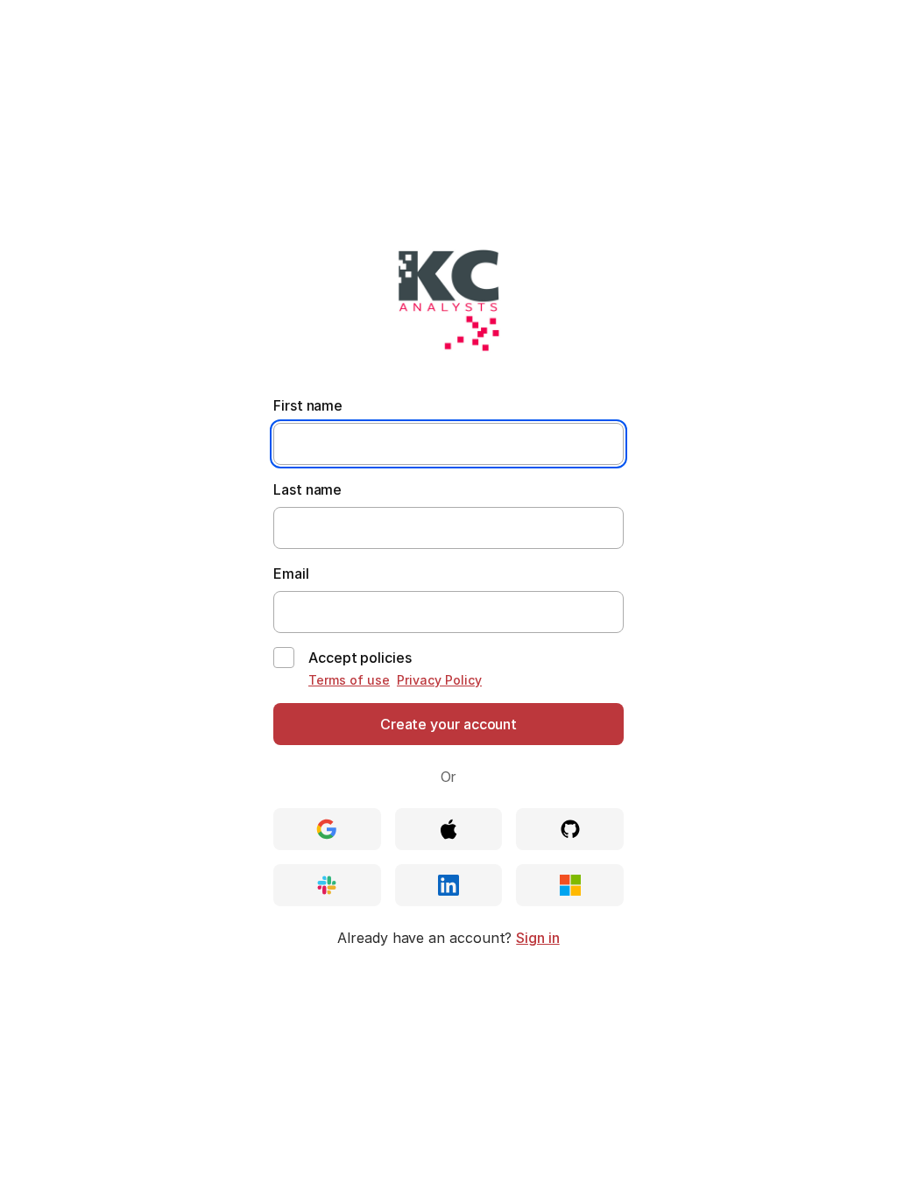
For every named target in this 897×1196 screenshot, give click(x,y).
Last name (307, 489)
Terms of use (349, 679)
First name (308, 405)
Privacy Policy (439, 679)
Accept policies (360, 657)
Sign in (537, 937)
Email (291, 573)
